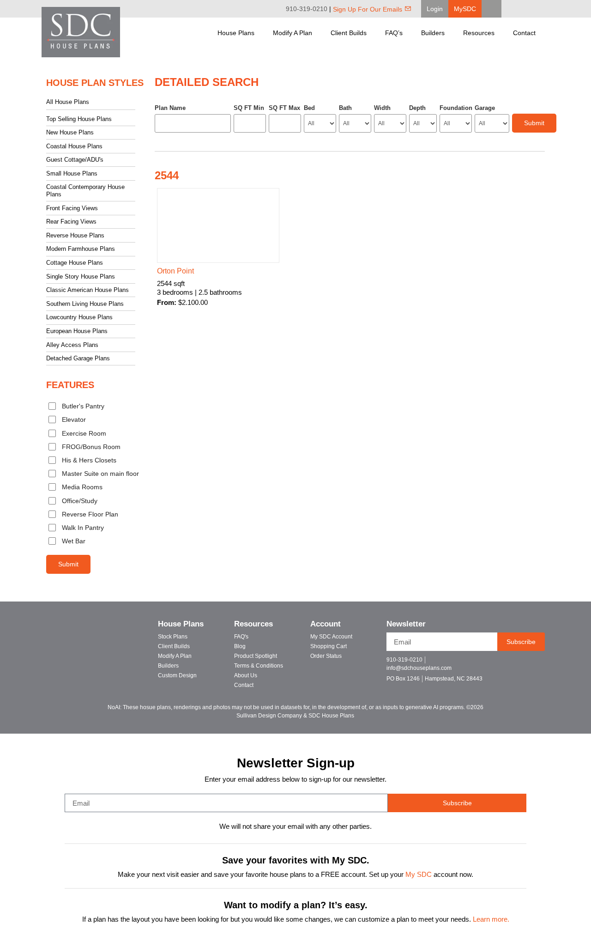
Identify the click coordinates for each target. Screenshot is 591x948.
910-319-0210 (306, 8)
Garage (485, 108)
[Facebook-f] (501, 663)
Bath (345, 108)
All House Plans (67, 101)
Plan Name (170, 108)
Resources (479, 32)
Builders (433, 32)
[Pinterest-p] (533, 663)
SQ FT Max (284, 108)
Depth (417, 108)
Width (382, 108)
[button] (434, 9)
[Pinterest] (530, 8)
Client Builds (349, 32)
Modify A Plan (292, 32)
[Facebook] (517, 8)
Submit (68, 564)
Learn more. (491, 919)
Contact (524, 32)
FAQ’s (394, 32)
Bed (309, 108)
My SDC (418, 874)
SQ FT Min (249, 108)
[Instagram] (543, 8)
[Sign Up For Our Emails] (408, 8)
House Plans (235, 32)
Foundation (456, 108)
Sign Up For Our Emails (367, 9)
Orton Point (175, 271)
